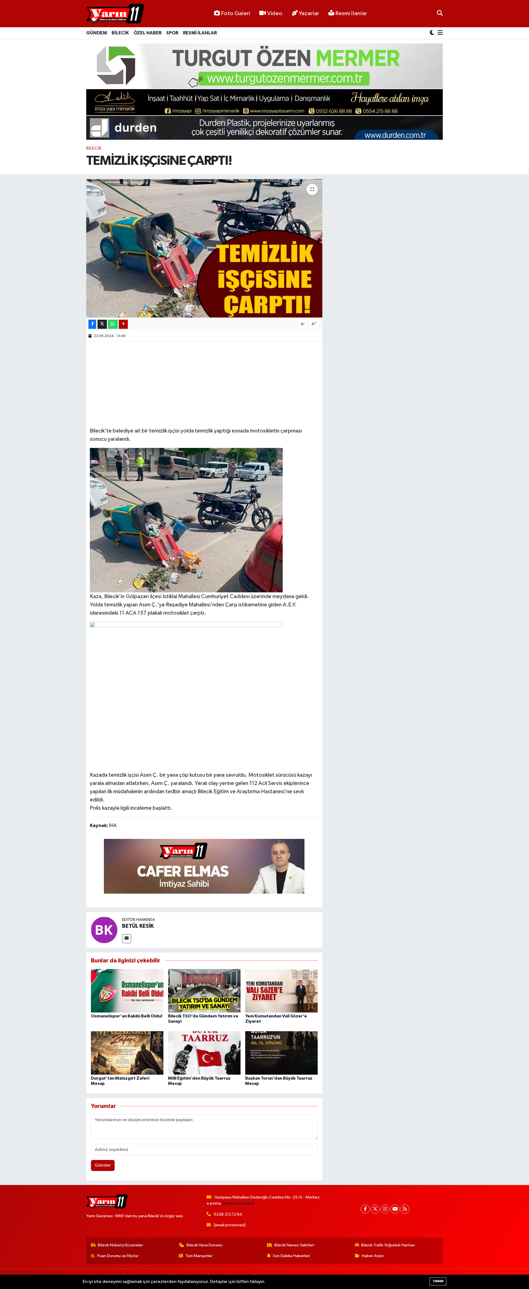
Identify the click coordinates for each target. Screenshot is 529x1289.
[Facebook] (365, 1209)
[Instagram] (385, 1209)
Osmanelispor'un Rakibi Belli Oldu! (126, 1016)
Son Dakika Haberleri (291, 1256)
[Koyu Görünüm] (432, 33)
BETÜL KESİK (138, 926)
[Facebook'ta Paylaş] (92, 324)
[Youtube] (395, 1209)
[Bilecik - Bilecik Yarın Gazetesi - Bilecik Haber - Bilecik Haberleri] (115, 13)
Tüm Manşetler (198, 1256)
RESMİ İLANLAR (200, 33)
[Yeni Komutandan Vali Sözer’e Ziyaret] (281, 990)
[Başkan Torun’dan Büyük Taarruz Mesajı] (281, 1052)
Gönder (103, 1165)
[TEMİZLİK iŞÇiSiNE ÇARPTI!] (204, 248)
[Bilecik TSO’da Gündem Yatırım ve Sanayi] (204, 990)
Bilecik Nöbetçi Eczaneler (120, 1245)
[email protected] (238, 1203)
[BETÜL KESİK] (104, 929)
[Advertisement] (204, 383)
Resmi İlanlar (350, 13)
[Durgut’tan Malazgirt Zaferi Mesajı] (127, 1052)
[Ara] (440, 13)
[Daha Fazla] (123, 324)
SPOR (172, 33)
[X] (375, 1209)
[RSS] (404, 1209)
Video (274, 13)
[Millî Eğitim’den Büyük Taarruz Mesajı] (204, 1052)
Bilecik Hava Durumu (204, 1245)
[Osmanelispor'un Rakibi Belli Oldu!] (127, 990)
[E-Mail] (126, 938)
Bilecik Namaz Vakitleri (294, 1245)
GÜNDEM (96, 33)
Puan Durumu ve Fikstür (118, 1256)
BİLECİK (120, 33)
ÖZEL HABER (147, 33)
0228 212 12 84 (228, 1214)
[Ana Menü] (439, 33)
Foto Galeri (235, 13)
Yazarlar (309, 13)
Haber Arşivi (373, 1256)
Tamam (438, 1281)
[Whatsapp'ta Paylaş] (113, 324)
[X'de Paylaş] (102, 324)
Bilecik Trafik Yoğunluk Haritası (388, 1245)
